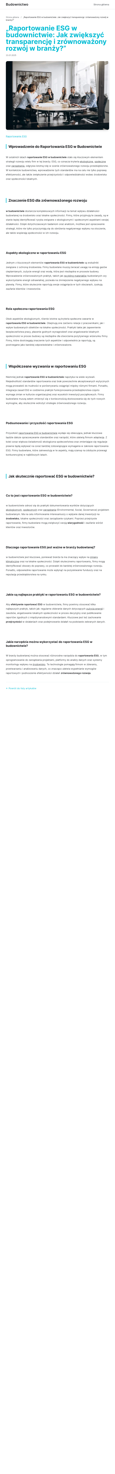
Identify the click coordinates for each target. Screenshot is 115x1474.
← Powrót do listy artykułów (21, 688)
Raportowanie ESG (16, 136)
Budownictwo (17, 4)
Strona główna (101, 4)
